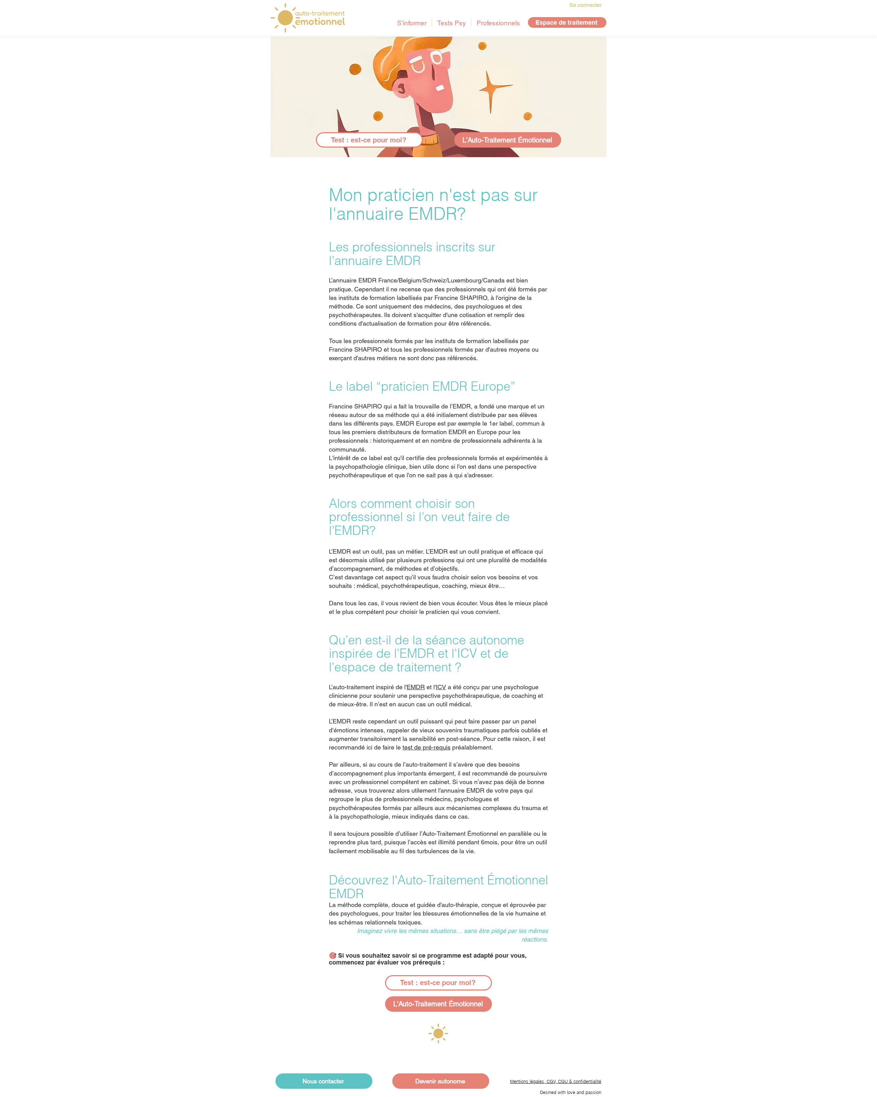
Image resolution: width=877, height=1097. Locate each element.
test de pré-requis (426, 747)
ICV (441, 687)
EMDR (416, 687)
